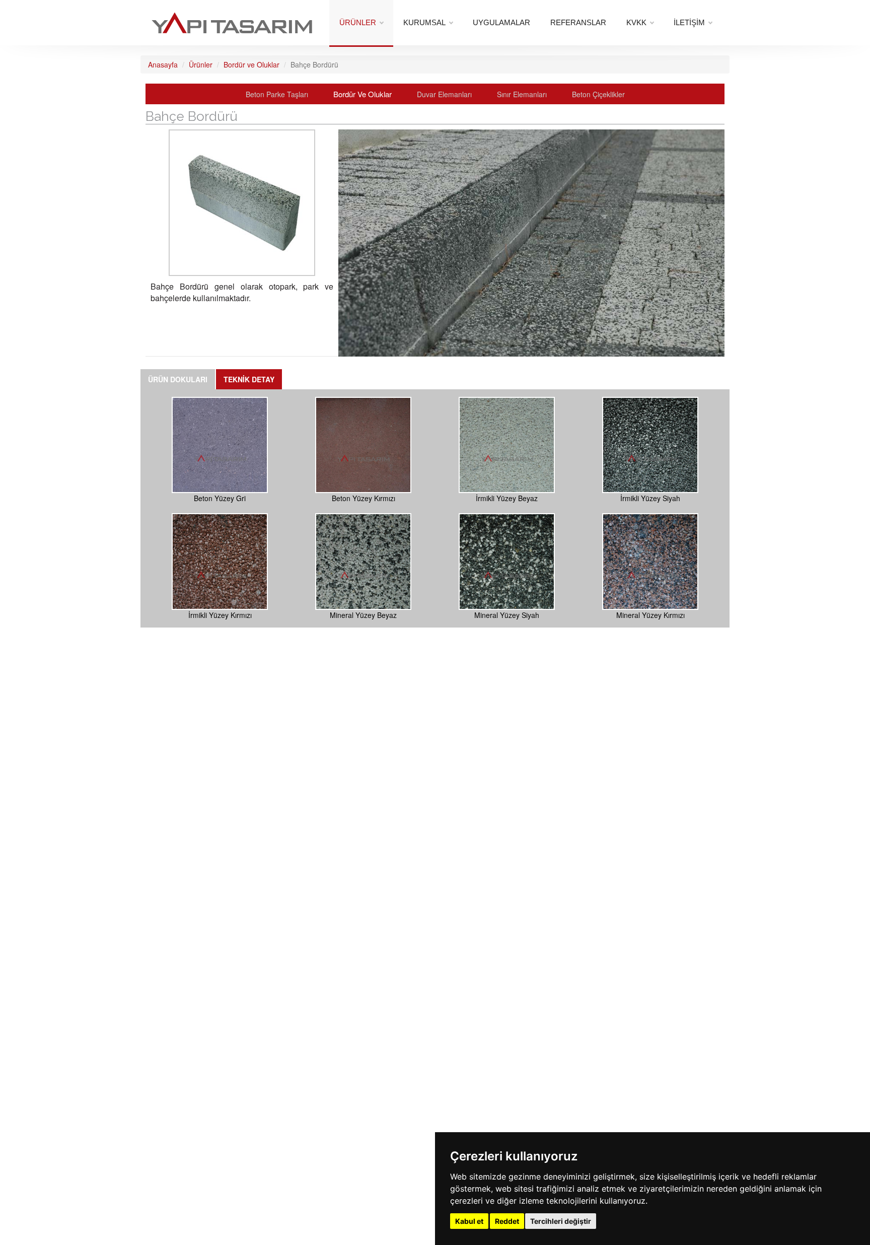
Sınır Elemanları (523, 94)
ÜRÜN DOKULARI (177, 379)
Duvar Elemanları (444, 94)
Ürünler (357, 22)
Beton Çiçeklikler (598, 94)
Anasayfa (163, 64)
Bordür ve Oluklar (251, 64)
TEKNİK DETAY (249, 379)
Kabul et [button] (469, 1221)
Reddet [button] (507, 1221)
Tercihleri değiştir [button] (560, 1221)
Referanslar (578, 22)
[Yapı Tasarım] (232, 17)
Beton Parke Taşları (277, 94)
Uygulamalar (501, 22)
